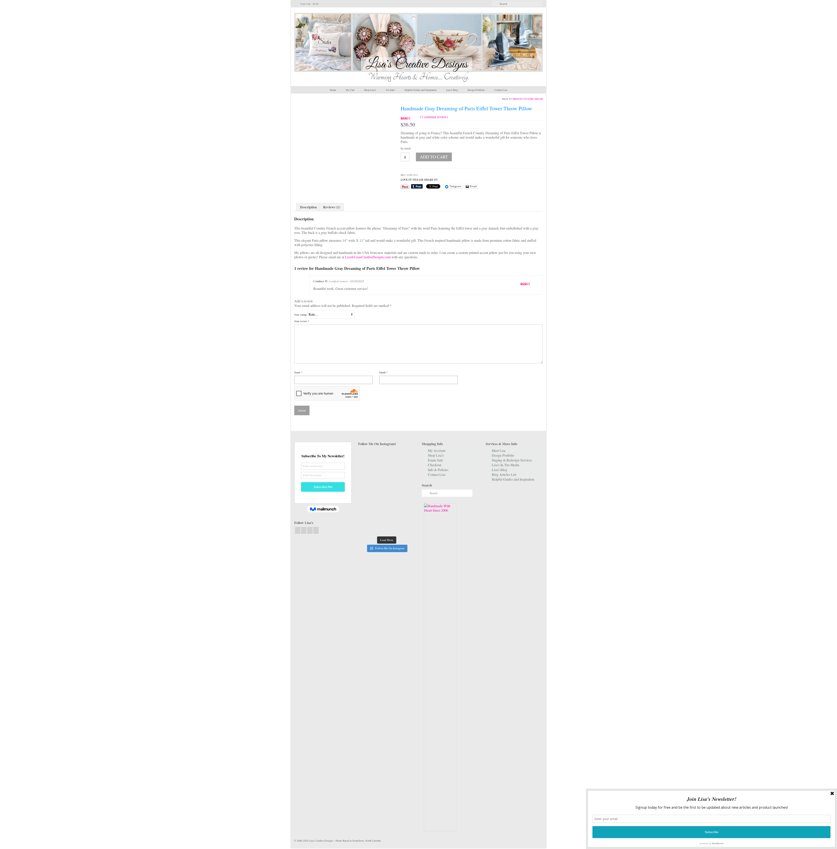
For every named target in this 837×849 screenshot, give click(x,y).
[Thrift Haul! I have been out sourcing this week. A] (386, 516)
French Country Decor (528, 98)
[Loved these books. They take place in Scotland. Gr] (386, 467)
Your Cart (308, 3)
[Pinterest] (316, 530)
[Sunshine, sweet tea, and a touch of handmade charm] (406, 479)
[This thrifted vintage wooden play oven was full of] (406, 516)
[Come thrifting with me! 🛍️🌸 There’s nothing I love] (406, 455)
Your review (301, 321)
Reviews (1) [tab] (331, 206)
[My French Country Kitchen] (367, 479)
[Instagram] (303, 530)
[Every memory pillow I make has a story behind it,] (386, 479)
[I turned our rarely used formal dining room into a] (367, 492)
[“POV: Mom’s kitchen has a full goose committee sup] (367, 528)
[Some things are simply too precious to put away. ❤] (406, 504)
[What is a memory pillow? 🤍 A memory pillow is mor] (367, 504)
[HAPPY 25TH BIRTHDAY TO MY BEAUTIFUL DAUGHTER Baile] (386, 455)
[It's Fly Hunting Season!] (406, 492)
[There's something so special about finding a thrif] (386, 504)
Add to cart (434, 157)
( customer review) (434, 116)
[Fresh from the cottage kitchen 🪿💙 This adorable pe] (386, 528)
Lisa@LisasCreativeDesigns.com (368, 257)
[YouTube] (310, 530)
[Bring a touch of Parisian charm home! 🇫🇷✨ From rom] (367, 516)
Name (298, 372)
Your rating (300, 314)
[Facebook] (297, 530)
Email (383, 372)
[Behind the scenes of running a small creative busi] (367, 455)
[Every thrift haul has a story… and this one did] (386, 492)
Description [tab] (308, 206)
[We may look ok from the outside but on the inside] (367, 467)
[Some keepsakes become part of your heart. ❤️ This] (406, 467)
